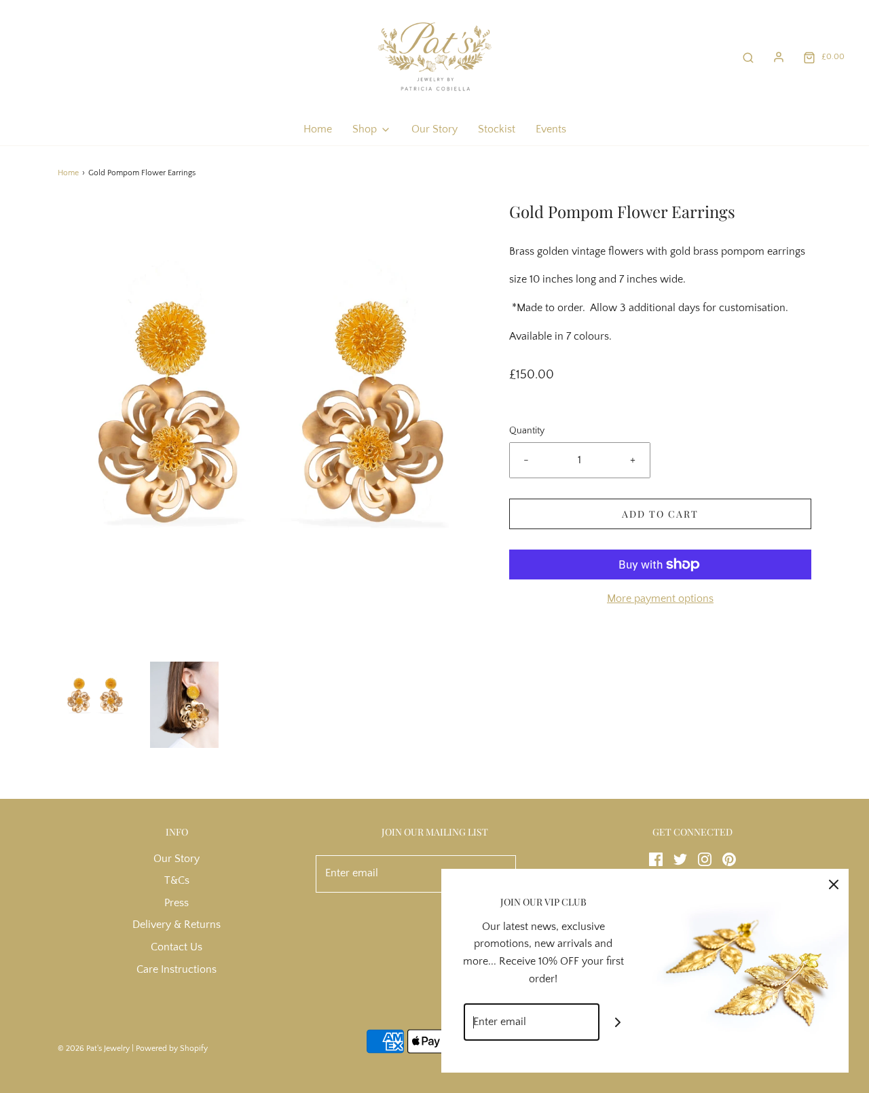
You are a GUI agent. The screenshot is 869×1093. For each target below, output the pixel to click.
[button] (95, 696)
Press (176, 903)
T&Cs (176, 880)
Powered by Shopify (172, 1048)
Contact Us (176, 947)
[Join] (618, 1022)
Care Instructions (176, 969)
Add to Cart (660, 513)
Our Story (434, 129)
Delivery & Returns (176, 924)
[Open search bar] (748, 57)
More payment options (660, 598)
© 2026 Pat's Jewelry (94, 1048)
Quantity (526, 430)
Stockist (496, 129)
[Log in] (779, 57)
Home (317, 129)
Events (551, 129)
